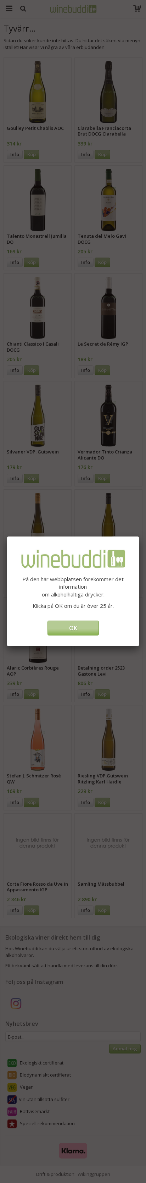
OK (73, 628)
